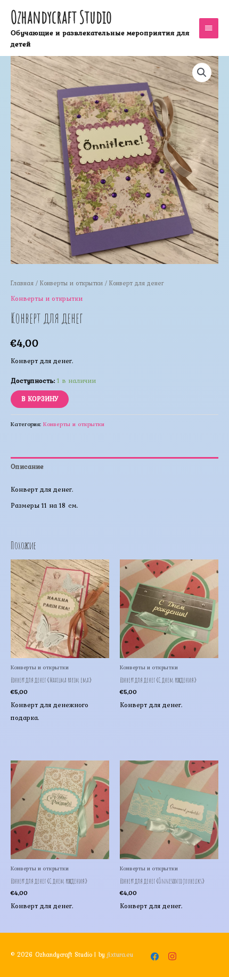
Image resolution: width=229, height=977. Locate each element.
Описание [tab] (27, 466)
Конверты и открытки (71, 282)
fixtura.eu (120, 954)
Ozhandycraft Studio (61, 17)
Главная (22, 282)
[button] (201, 72)
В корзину (39, 399)
